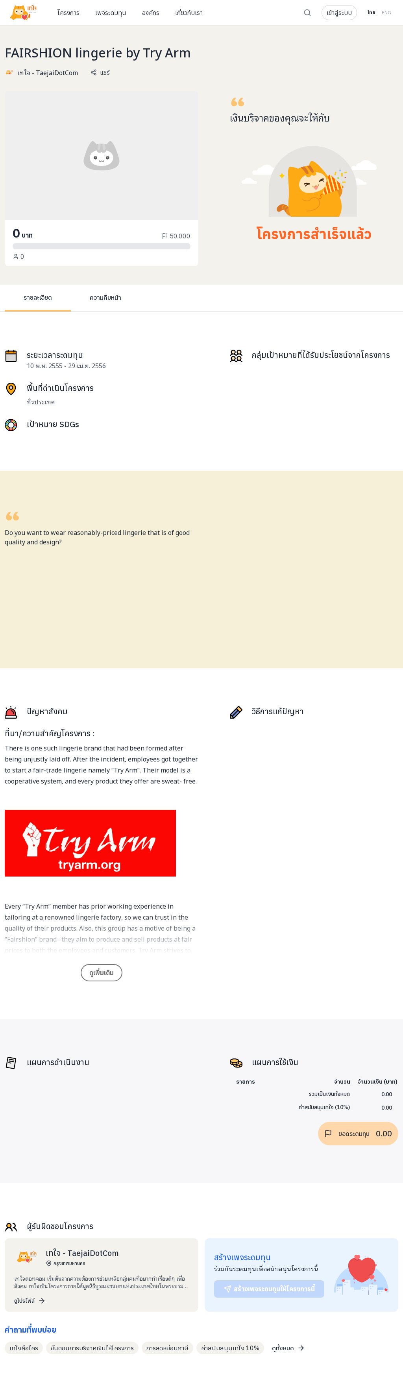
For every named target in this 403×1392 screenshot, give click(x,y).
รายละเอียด (38, 297)
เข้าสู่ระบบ (339, 13)
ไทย (371, 12)
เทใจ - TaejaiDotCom (47, 72)
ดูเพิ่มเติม (101, 973)
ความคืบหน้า (105, 297)
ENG (386, 12)
